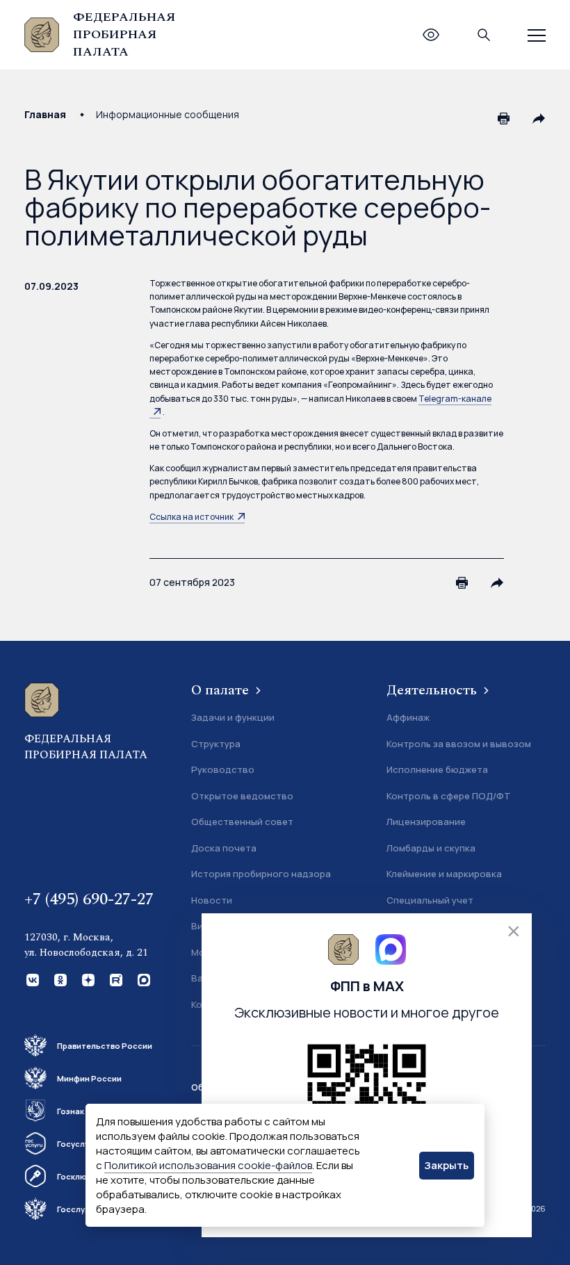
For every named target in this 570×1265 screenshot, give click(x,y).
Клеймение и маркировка (444, 873)
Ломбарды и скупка (430, 848)
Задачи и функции (233, 717)
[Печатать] (504, 118)
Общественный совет (242, 821)
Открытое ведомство (242, 796)
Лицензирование (426, 821)
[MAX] (142, 979)
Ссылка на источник (191, 517)
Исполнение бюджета (437, 769)
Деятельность (433, 690)
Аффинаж (408, 717)
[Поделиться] (539, 118)
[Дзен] (87, 979)
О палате (221, 690)
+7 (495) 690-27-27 (89, 899)
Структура (216, 743)
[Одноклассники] (59, 979)
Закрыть (446, 1165)
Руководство (222, 769)
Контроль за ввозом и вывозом (458, 743)
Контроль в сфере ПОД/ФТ (448, 796)
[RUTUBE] (115, 979)
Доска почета (223, 848)
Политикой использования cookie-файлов (208, 1165)
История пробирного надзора (261, 873)
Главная (45, 114)
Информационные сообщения (167, 114)
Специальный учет (429, 900)
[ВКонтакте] (31, 979)
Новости (211, 900)
